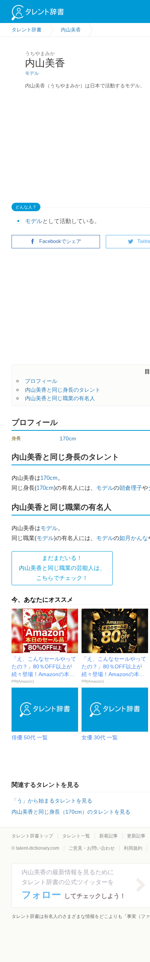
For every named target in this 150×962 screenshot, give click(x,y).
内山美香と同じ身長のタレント (62, 390)
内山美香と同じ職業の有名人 (60, 398)
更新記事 (136, 836)
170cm (68, 438)
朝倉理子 (130, 487)
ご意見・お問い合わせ (91, 848)
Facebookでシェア (60, 241)
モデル (32, 73)
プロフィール (41, 381)
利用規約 (133, 848)
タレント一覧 (76, 836)
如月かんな (133, 538)
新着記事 (108, 836)
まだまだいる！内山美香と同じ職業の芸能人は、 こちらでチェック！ (62, 568)
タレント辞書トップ (32, 836)
